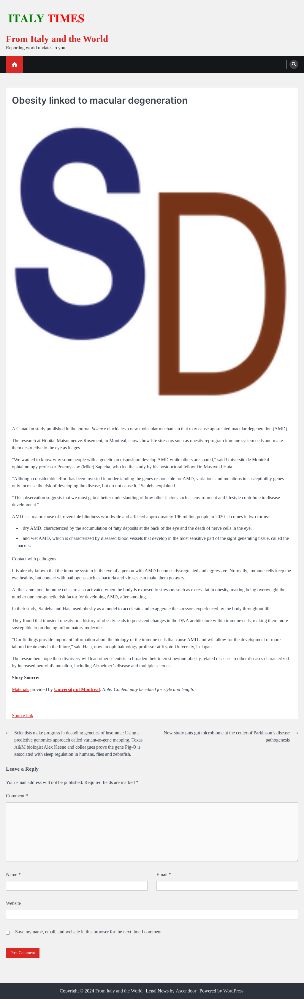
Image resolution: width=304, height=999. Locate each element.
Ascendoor (186, 990)
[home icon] (14, 64)
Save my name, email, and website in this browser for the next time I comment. (89, 931)
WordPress (233, 990)
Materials (20, 689)
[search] (293, 64)
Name (13, 874)
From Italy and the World (57, 39)
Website (13, 903)
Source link (22, 715)
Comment (17, 795)
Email (163, 874)
